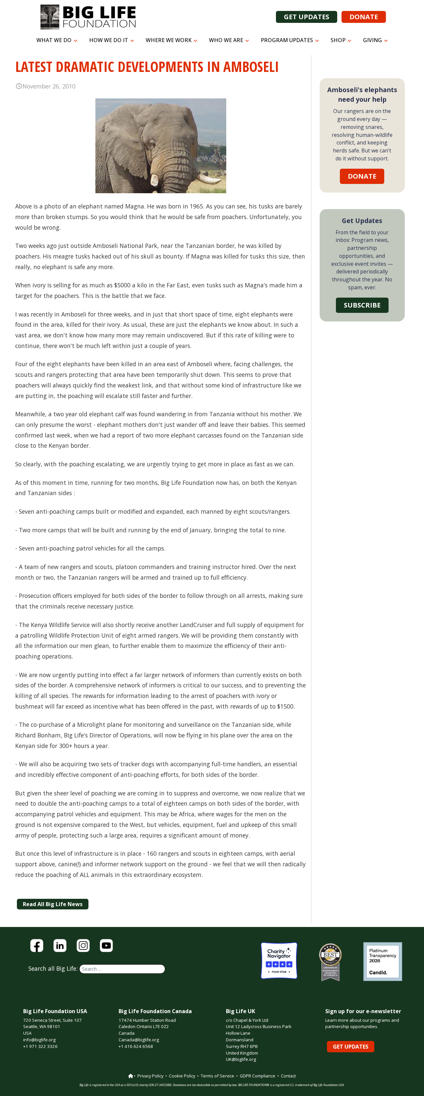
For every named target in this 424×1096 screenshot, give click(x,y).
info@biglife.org (39, 1040)
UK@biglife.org (241, 1059)
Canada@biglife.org (139, 1040)
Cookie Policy (182, 1076)
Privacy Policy (150, 1076)
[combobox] (122, 969)
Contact (288, 1076)
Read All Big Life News (52, 904)
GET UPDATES (306, 16)
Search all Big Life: (53, 968)
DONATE (363, 16)
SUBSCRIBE (362, 305)
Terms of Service (217, 1076)
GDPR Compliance (257, 1076)
